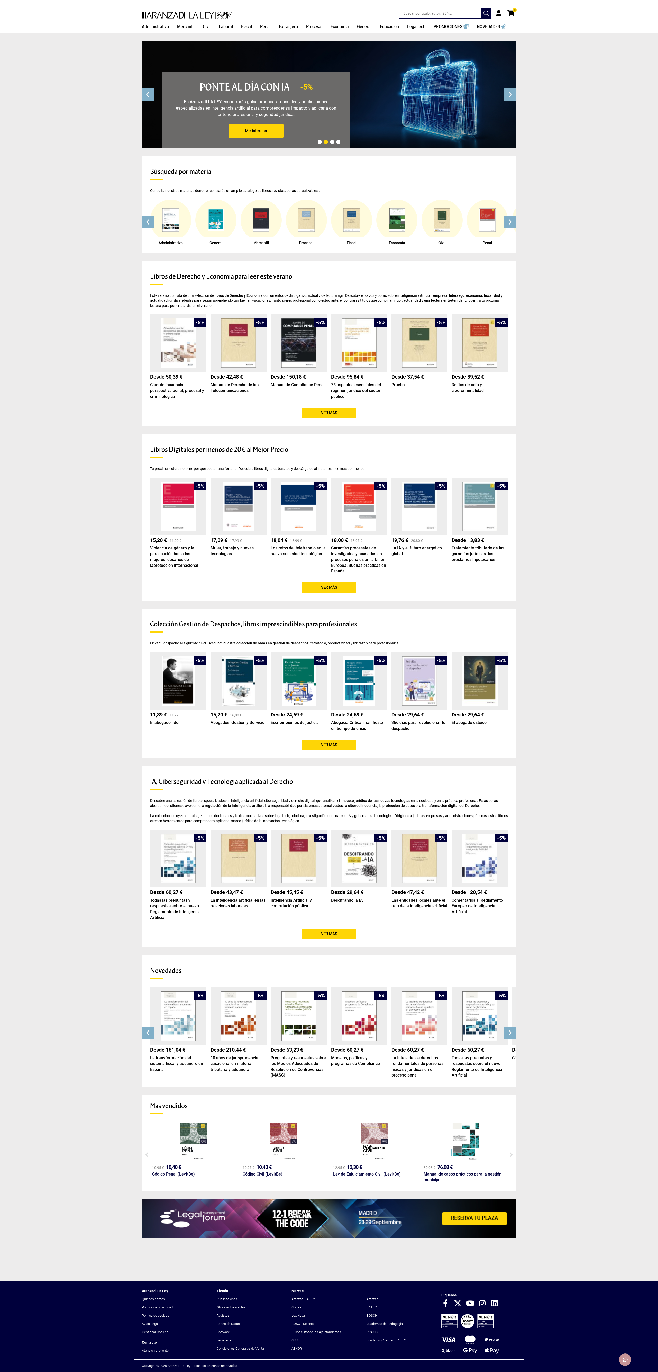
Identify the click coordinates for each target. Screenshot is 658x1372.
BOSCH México (302, 1324)
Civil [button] (207, 26)
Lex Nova (298, 1315)
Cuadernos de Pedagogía (385, 1324)
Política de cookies (155, 1315)
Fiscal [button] (246, 26)
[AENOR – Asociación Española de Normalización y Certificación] (467, 1327)
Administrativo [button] (155, 26)
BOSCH (372, 1315)
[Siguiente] (510, 94)
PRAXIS (372, 1332)
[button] (451, 27)
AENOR (296, 1348)
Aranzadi (373, 1299)
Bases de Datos (228, 1324)
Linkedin (495, 1303)
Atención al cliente (155, 1350)
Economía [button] (340, 26)
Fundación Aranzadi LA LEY (386, 1340)
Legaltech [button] (416, 26)
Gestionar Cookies (155, 1332)
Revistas (223, 1315)
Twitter (458, 1303)
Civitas (296, 1307)
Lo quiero (256, 130)
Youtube (470, 1303)
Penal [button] (265, 26)
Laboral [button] (226, 26)
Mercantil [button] (186, 26)
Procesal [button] (314, 26)
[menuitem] (155, 27)
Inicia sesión (499, 13)
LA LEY (372, 1307)
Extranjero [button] (288, 26)
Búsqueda (486, 13)
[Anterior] (148, 94)
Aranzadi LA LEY (303, 1299)
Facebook (445, 1303)
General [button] (364, 26)
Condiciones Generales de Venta (240, 1348)
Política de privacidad (157, 1307)
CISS (294, 1340)
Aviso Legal (150, 1324)
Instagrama (482, 1303)
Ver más (329, 412)
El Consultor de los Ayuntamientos (316, 1332)
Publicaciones (227, 1299)
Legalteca (224, 1340)
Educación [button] (389, 26)
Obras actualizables (231, 1307)
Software (223, 1332)
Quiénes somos (153, 1299)
